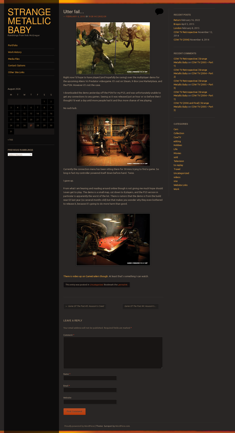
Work (176, 189)
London (178, 28)
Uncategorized (96, 285)
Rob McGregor (97, 16)
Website (67, 398)
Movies (177, 153)
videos (177, 177)
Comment (68, 335)
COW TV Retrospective (185, 32)
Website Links (180, 185)
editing (177, 141)
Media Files (13, 59)
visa (176, 181)
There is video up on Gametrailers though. (85, 276)
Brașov (177, 24)
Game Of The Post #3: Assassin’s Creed (85, 306)
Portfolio (13, 45)
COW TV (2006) (181, 39)
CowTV (177, 137)
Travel (177, 169)
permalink (122, 285)
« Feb (10, 139)
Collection (179, 133)
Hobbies (178, 145)
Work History (14, 52)
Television (179, 161)
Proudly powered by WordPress (79, 426)
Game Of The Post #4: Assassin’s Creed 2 (141, 306)
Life (176, 149)
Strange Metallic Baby (29, 20)
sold (176, 157)
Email (66, 386)
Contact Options (16, 65)
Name (66, 374)
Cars (176, 129)
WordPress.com (122, 426)
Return (177, 20)
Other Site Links (16, 72)
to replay (178, 165)
